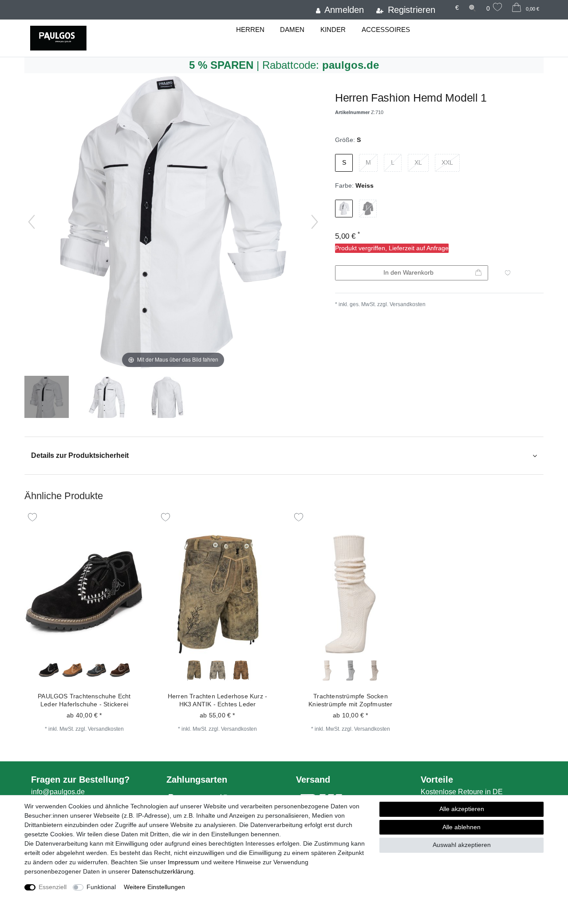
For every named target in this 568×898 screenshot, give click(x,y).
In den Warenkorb (408, 272)
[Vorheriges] (31, 221)
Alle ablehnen (461, 827)
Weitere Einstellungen (154, 886)
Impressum (183, 862)
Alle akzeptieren (461, 808)
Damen (292, 29)
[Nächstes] (315, 221)
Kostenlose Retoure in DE (462, 792)
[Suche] (472, 8)
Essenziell (53, 886)
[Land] (445, 3)
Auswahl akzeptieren (462, 844)
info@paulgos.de (58, 792)
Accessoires (386, 29)
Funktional (101, 886)
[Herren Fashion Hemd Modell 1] (46, 398)
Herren (250, 29)
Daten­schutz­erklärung (162, 871)
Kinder (333, 29)
